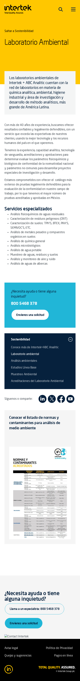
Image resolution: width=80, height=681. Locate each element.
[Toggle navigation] (60, 9)
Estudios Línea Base (23, 367)
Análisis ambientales (24, 360)
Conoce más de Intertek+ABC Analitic (34, 347)
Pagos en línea (63, 655)
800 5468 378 (24, 303)
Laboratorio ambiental (25, 354)
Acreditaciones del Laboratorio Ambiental (37, 381)
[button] (70, 339)
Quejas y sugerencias (17, 655)
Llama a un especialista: (34, 609)
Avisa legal (11, 648)
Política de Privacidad (59, 648)
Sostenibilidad (20, 339)
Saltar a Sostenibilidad (18, 31)
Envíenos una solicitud (30, 315)
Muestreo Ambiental (24, 374)
